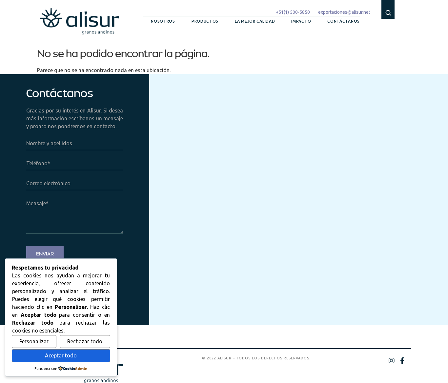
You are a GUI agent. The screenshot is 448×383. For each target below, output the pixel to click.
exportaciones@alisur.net (344, 12)
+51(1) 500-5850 (293, 12)
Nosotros (163, 21)
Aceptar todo (61, 355)
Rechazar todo (84, 341)
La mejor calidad (255, 21)
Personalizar (34, 341)
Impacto (301, 21)
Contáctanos (343, 21)
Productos (205, 21)
